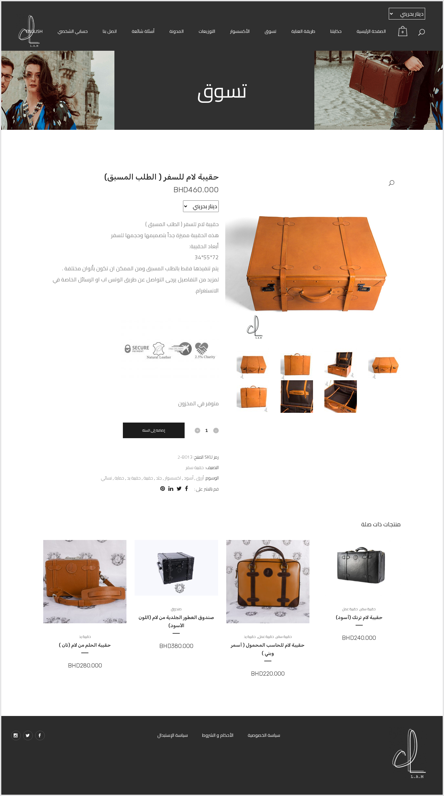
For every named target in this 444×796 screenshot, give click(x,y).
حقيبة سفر (195, 467)
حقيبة (148, 478)
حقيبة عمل (350, 609)
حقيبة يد (134, 478)
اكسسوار (173, 478)
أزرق (200, 478)
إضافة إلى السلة (153, 430)
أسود (188, 478)
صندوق (176, 609)
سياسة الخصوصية (264, 735)
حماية (119, 478)
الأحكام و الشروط (217, 735)
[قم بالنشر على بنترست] (162, 488)
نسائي (106, 478)
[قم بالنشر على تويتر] (179, 488)
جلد (159, 478)
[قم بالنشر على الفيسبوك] (186, 488)
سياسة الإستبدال (172, 735)
